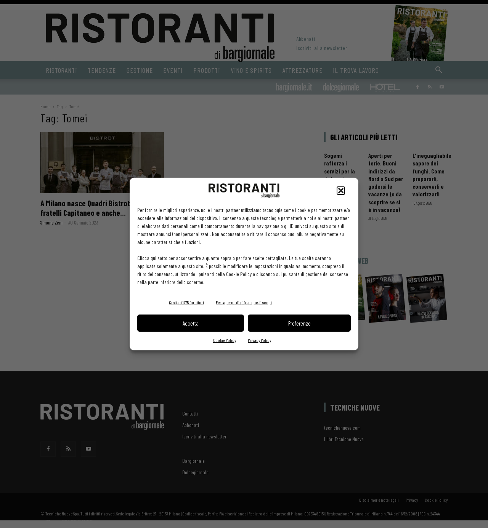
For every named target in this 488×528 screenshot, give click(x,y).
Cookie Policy (224, 340)
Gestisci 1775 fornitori (186, 302)
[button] (341, 190)
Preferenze (299, 323)
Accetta (191, 323)
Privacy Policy (259, 340)
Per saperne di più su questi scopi (244, 302)
